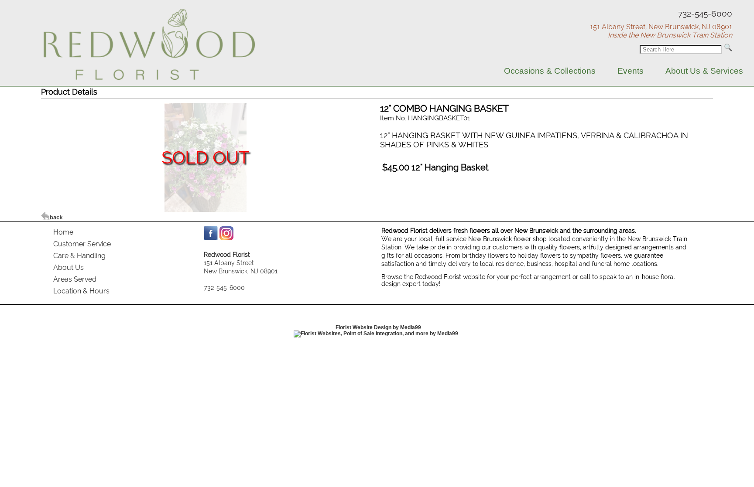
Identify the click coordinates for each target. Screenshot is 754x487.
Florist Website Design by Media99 (378, 327)
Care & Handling (79, 256)
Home (63, 232)
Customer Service (82, 244)
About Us (68, 267)
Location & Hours (81, 291)
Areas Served (74, 279)
